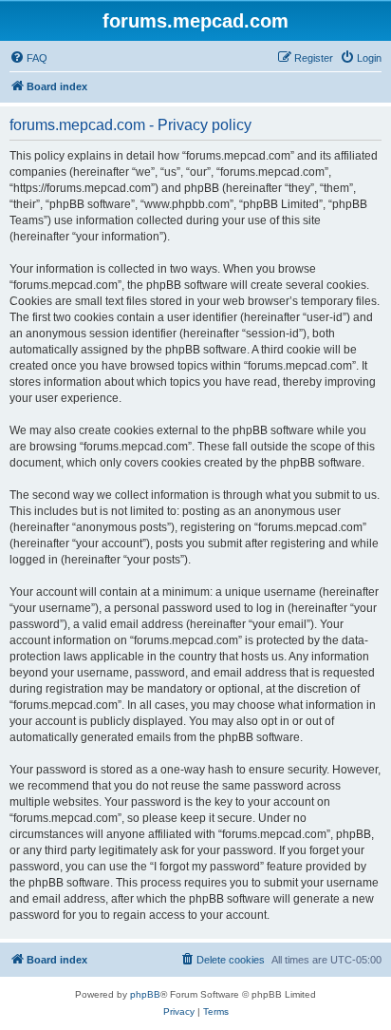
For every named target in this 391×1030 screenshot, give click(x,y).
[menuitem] (28, 58)
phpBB (145, 994)
